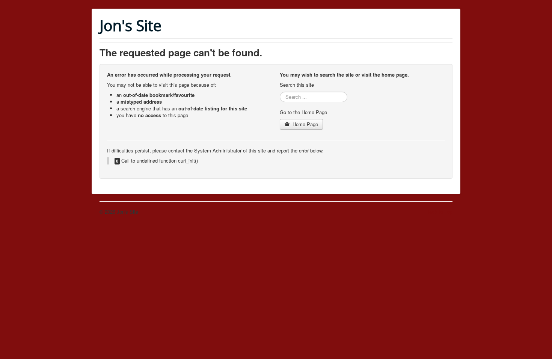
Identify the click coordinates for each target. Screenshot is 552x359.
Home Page (304, 124)
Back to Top (439, 211)
